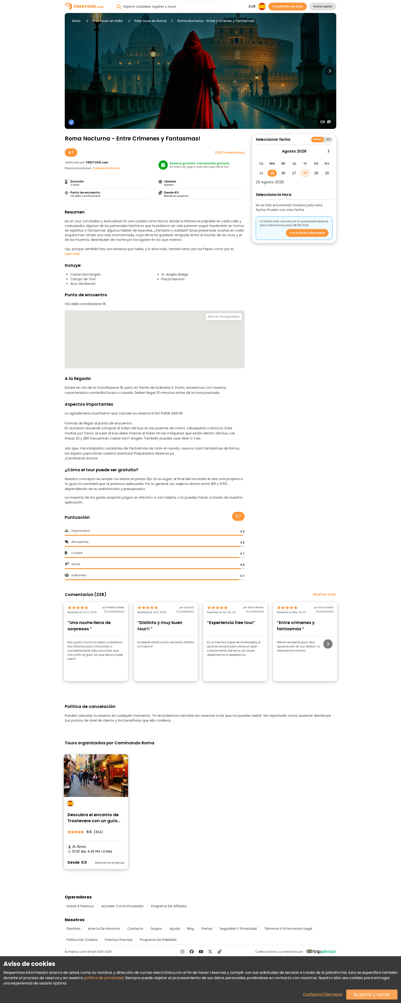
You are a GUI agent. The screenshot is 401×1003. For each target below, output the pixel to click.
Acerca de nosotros (104, 928)
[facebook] (191, 951)
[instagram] (182, 951)
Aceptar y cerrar (372, 994)
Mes (328, 139)
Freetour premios (119, 939)
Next (329, 71)
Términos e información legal (288, 928)
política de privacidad (103, 978)
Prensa (206, 928)
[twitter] (210, 951)
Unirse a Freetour (80, 906)
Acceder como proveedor (122, 906)
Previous (71, 71)
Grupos (156, 928)
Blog (190, 928)
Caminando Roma (106, 168)
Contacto (135, 928)
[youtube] (201, 951)
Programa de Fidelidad (158, 939)
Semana (317, 139)
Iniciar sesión (323, 6)
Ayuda (175, 928)
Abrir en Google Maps (224, 316)
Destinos (74, 928)
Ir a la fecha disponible (307, 233)
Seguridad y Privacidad (238, 928)
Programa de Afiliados (169, 906)
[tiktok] (219, 951)
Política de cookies (82, 939)
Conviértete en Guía (287, 6)
